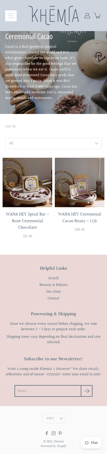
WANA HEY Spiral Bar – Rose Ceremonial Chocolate (27, 221)
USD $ (50, 418)
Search (53, 278)
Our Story (53, 292)
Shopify (61, 446)
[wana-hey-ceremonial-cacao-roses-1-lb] (79, 182)
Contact (53, 298)
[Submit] (86, 391)
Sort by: (11, 126)
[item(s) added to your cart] (97, 15)
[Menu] (11, 15)
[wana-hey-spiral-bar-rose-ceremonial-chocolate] (27, 182)
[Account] (87, 15)
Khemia (59, 441)
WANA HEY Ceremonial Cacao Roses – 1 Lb (79, 218)
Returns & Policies (53, 285)
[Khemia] (53, 15)
